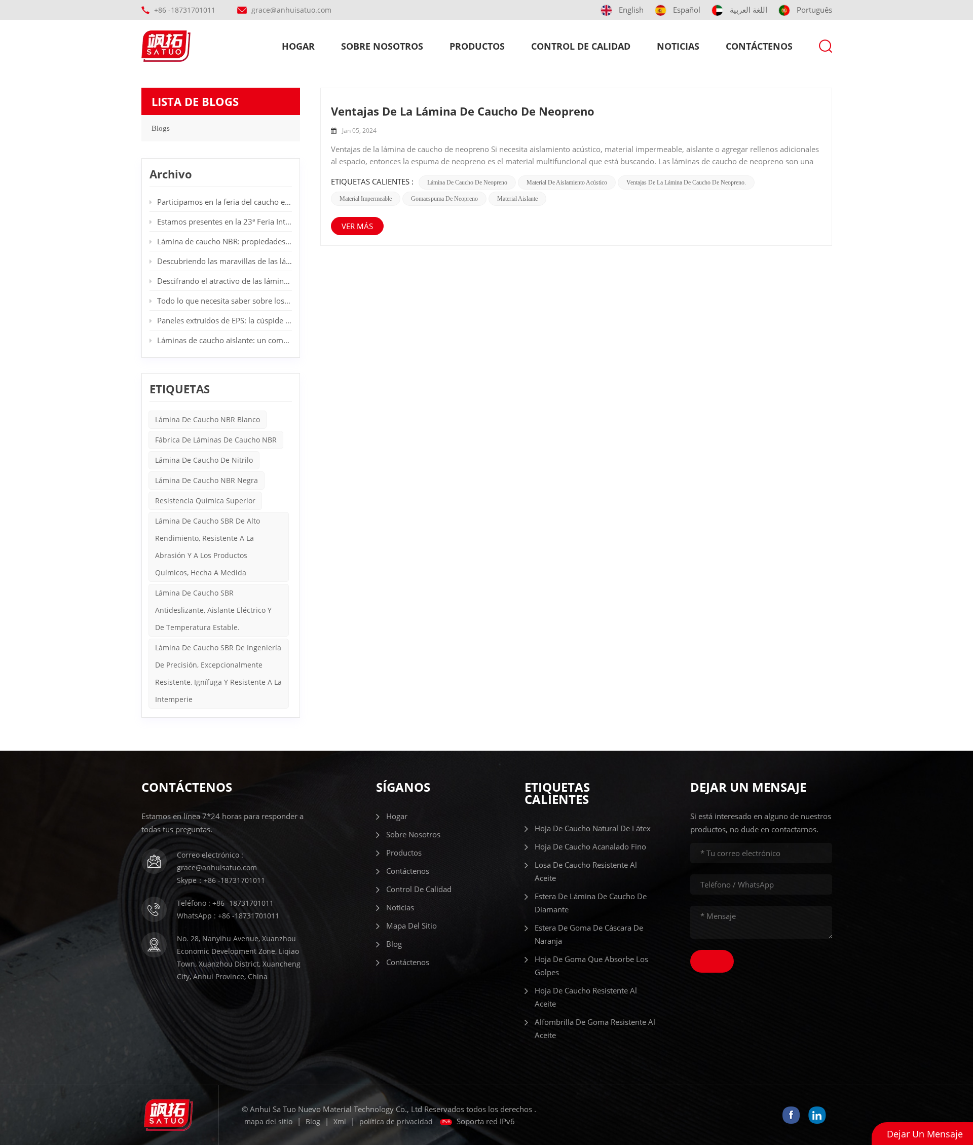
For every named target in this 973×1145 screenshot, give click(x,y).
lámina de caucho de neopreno (467, 182)
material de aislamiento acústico (567, 182)
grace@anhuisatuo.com (291, 10)
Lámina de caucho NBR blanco (207, 419)
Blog (394, 944)
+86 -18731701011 (184, 10)
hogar (298, 46)
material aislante (517, 198)
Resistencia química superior (205, 500)
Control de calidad (580, 46)
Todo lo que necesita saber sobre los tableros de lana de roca (224, 301)
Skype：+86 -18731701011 (221, 880)
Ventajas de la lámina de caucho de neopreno (462, 111)
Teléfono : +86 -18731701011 (225, 903)
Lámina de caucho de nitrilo (204, 460)
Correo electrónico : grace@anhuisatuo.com (217, 861)
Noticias (678, 46)
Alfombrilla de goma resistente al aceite (595, 1028)
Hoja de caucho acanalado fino (590, 846)
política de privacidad (396, 1121)
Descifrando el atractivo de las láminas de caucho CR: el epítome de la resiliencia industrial (224, 281)
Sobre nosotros (382, 46)
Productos (477, 46)
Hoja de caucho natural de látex (593, 828)
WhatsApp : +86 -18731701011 (228, 915)
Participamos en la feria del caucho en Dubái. (224, 202)
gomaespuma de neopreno (444, 198)
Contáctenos (759, 46)
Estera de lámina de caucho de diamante (591, 902)
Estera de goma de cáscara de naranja (589, 934)
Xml (339, 1121)
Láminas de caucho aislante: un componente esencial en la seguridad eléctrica (224, 340)
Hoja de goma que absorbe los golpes (591, 965)
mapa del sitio (411, 925)
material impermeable (366, 198)
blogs (161, 128)
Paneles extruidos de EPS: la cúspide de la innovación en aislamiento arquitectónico (224, 320)
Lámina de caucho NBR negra (206, 480)
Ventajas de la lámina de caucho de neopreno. (686, 182)
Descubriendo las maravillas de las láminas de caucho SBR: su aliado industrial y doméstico (224, 261)
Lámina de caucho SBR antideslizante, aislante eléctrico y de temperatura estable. (213, 610)
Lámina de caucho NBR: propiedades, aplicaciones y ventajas (224, 241)
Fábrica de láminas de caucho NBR (216, 440)
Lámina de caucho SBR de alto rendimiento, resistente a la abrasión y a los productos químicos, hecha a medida (207, 546)
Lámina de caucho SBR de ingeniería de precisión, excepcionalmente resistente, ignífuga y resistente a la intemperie (218, 673)
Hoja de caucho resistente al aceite (586, 997)
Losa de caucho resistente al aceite (586, 871)
